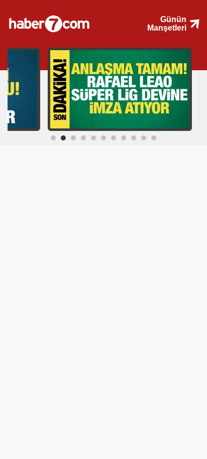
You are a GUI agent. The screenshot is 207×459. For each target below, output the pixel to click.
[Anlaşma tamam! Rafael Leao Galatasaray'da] (119, 89)
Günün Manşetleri (166, 23)
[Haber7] (62, 20)
